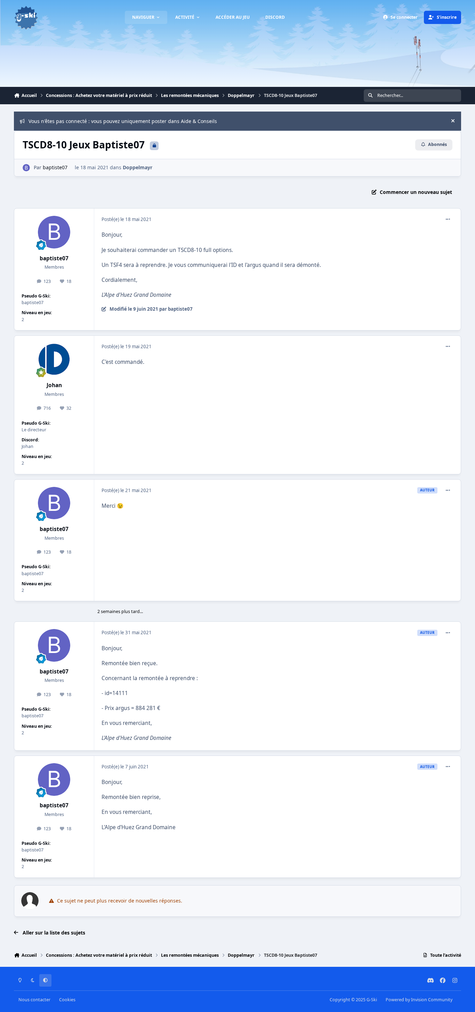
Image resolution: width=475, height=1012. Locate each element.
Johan (54, 385)
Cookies (67, 1000)
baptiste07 (55, 167)
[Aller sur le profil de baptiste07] (26, 167)
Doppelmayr (137, 167)
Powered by (419, 1000)
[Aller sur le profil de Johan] (54, 359)
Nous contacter (34, 1000)
